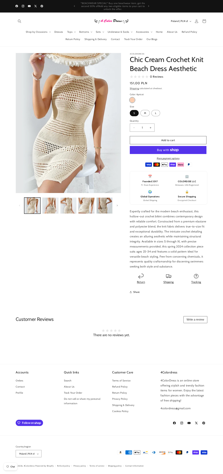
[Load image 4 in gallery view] (86, 206)
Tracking (196, 282)
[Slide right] (117, 205)
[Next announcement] (148, 6)
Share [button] (136, 292)
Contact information (134, 466)
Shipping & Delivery (123, 404)
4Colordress (29, 466)
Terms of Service (121, 380)
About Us (69, 386)
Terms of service (97, 466)
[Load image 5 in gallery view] (104, 206)
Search (68, 380)
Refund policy (63, 466)
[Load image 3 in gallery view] (68, 206)
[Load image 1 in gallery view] (32, 206)
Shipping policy (115, 466)
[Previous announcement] (74, 6)
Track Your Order (73, 392)
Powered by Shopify (44, 466)
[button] (19, 21)
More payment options (168, 158)
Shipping (134, 88)
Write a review (195, 319)
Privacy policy (80, 466)
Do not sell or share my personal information (82, 401)
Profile (19, 392)
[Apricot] (132, 100)
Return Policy (119, 392)
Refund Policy (120, 386)
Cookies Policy (120, 411)
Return (141, 282)
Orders (19, 380)
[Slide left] (19, 205)
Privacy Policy (120, 398)
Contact (20, 386)
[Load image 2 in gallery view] (50, 206)
